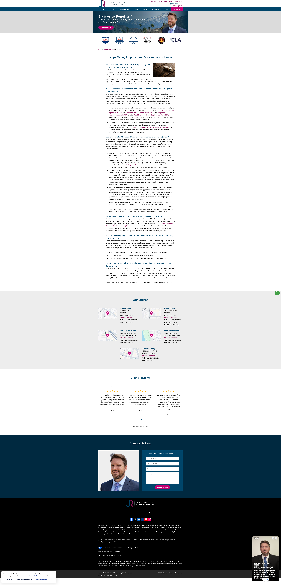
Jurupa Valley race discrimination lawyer (136, 165)
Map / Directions (126, 318)
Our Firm (112, 9)
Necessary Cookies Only (25, 579)
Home (102, 9)
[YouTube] (146, 519)
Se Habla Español (176, 6)
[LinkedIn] (138, 519)
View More (140, 420)
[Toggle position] (273, 538)
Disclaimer (131, 512)
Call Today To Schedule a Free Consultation (166, 1)
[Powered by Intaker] (268, 581)
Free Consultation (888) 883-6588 (162, 453)
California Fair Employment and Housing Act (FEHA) (148, 127)
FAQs (136, 9)
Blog (167, 9)
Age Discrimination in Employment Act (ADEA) (151, 115)
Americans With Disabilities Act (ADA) (139, 113)
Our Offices (140, 300)
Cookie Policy (121, 548)
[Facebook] (131, 519)
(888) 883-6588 (176, 3)
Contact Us (177, 9)
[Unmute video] (255, 538)
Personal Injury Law (110, 551)
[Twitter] (135, 519)
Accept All (9, 579)
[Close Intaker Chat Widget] (276, 538)
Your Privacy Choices (109, 548)
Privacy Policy (139, 512)
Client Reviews (156, 9)
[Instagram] (149, 519)
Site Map (147, 512)
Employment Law (125, 9)
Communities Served (108, 49)
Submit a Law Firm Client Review (140, 426)
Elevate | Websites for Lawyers (170, 573)
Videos (145, 9)
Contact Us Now (106, 27)
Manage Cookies (133, 548)
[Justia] (142, 519)
